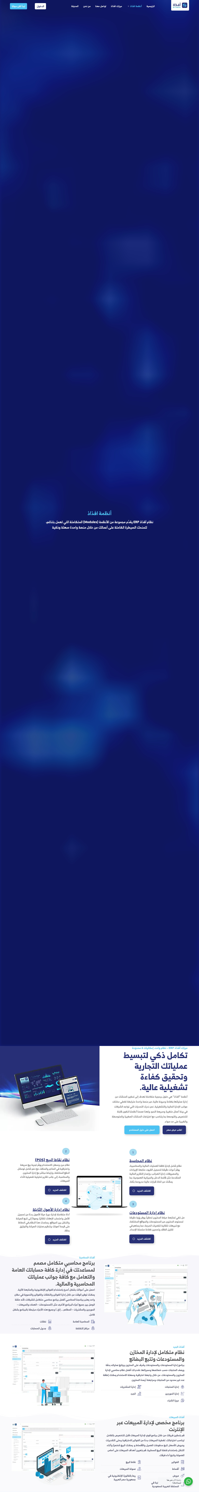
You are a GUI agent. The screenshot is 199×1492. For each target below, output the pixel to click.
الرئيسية (150, 6)
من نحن (87, 6)
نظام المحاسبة (140, 1160)
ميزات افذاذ (116, 6)
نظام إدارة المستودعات (147, 1212)
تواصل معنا (100, 6)
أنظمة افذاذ (136, 6)
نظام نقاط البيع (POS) (52, 1159)
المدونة (75, 6)
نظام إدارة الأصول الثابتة (51, 1209)
